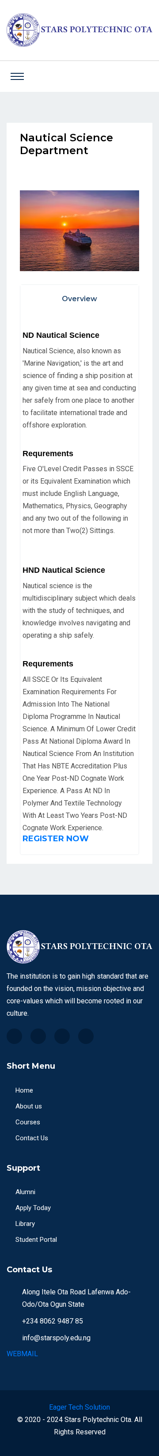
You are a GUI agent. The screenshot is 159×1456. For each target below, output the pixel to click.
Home (24, 1090)
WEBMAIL (22, 1354)
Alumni (25, 1192)
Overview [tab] (79, 299)
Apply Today (33, 1208)
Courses (27, 1122)
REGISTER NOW (56, 838)
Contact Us (31, 1138)
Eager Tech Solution (79, 1407)
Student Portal (36, 1240)
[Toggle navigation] (17, 76)
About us (28, 1106)
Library (25, 1224)
